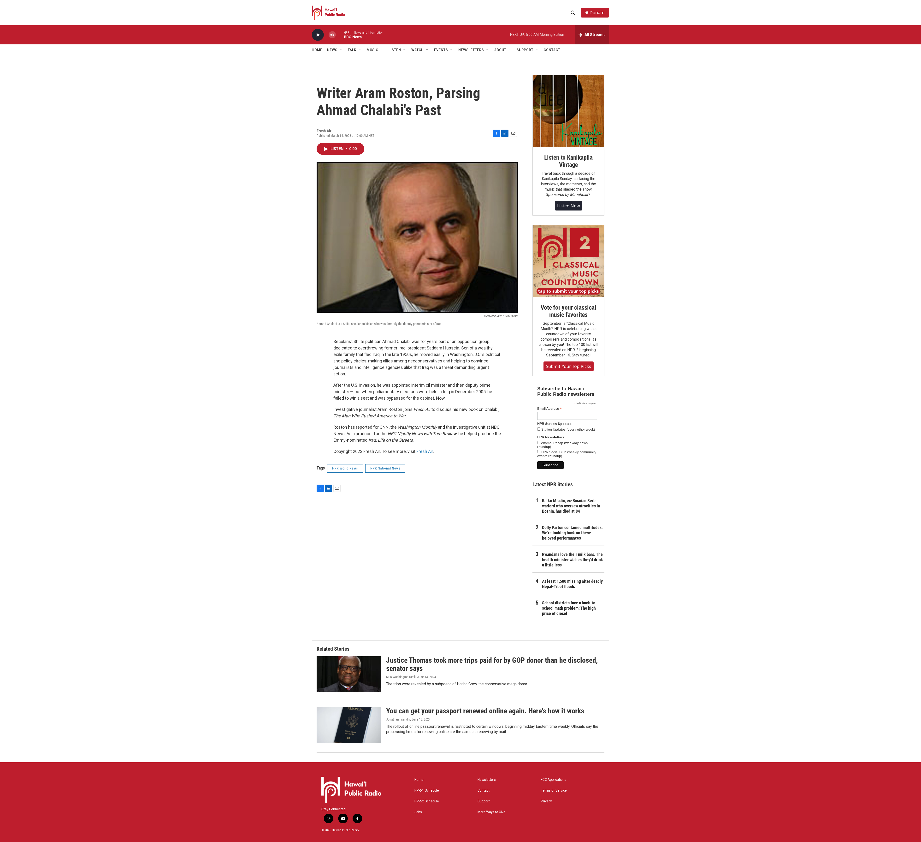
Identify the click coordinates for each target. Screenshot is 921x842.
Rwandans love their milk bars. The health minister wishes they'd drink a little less (572, 559)
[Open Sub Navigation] (341, 50)
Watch (417, 50)
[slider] (340, 34)
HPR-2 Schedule (426, 801)
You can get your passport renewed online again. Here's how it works (485, 711)
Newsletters (487, 780)
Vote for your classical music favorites (568, 311)
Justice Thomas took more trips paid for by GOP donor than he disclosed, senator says (492, 664)
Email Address (549, 408)
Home (317, 50)
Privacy (546, 801)
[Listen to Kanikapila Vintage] (568, 111)
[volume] (332, 35)
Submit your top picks (568, 366)
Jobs (418, 812)
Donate (597, 12)
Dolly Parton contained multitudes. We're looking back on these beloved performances (572, 533)
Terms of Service (554, 790)
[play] (318, 35)
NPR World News (345, 468)
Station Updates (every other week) (567, 429)
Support (484, 801)
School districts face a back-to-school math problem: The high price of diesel (569, 608)
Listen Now (568, 206)
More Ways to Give (491, 812)
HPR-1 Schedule (426, 790)
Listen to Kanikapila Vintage (568, 161)
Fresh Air (424, 451)
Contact (484, 790)
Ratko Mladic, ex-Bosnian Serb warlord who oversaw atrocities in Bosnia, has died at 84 (571, 506)
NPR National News (385, 468)
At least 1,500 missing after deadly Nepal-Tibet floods (572, 584)
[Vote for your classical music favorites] (568, 261)
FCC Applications (553, 780)
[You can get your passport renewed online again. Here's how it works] (349, 725)
